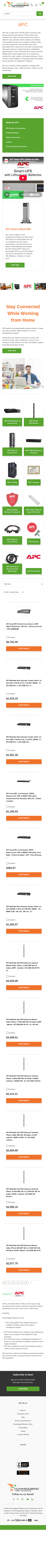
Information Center (23, 1414)
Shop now (15, 265)
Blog (23, 1417)
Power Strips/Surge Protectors (16, 146)
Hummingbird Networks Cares (23, 1424)
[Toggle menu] (4, 4)
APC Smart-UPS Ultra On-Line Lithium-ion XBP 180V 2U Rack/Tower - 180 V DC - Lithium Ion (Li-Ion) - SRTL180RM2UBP (24, 626)
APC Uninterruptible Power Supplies (17, 1322)
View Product (23, 648)
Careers (23, 1431)
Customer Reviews (23, 1434)
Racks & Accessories (13, 137)
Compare (12, 637)
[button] (23, 584)
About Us (23, 1410)
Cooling (8, 142)
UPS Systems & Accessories (16, 128)
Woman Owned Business (23, 1421)
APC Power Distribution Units (13, 1332)
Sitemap (34, 1511)
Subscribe (23, 1389)
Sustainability (23, 1428)
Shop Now (12, 351)
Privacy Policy (14, 1513)
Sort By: (6, 592)
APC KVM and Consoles (12, 1339)
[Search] (39, 13)
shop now (12, 76)
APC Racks (8, 1346)
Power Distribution (12, 133)
